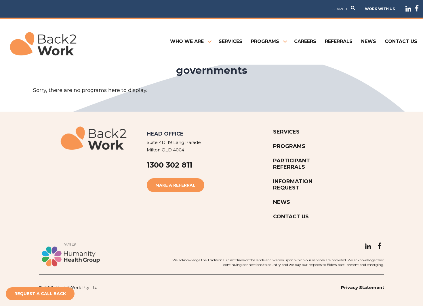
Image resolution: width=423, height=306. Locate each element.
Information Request (293, 184)
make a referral (175, 185)
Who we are (187, 41)
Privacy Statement (362, 287)
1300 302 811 (169, 165)
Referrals (338, 41)
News (368, 41)
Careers (305, 41)
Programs (265, 41)
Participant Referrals (291, 163)
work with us (380, 9)
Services (230, 41)
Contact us (401, 41)
